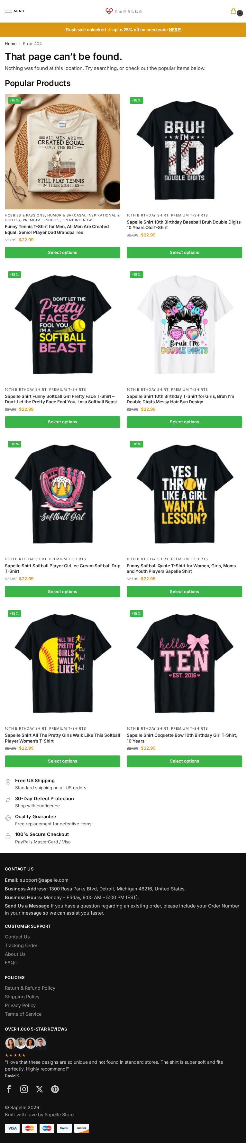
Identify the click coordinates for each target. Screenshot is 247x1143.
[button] (234, 11)
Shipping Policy (22, 997)
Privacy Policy (20, 1005)
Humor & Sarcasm (66, 215)
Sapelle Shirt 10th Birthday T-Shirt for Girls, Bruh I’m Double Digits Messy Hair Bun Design (180, 399)
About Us (15, 954)
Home (10, 43)
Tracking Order (21, 945)
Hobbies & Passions (25, 215)
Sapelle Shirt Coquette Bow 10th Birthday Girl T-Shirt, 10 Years (182, 738)
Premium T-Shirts (41, 220)
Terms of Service (23, 1014)
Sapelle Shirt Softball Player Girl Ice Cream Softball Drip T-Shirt (62, 568)
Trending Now (77, 220)
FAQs (11, 962)
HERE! (175, 29)
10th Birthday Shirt (148, 215)
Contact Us (17, 937)
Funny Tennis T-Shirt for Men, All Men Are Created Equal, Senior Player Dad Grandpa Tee (57, 229)
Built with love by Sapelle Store (39, 1115)
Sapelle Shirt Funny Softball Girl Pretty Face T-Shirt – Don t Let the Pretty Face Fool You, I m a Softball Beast (61, 399)
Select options (62, 252)
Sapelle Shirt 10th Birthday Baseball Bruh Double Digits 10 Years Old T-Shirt (184, 224)
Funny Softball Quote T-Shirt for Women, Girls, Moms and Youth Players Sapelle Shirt (181, 568)
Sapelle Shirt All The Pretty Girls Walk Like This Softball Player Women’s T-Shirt (62, 738)
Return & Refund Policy (30, 988)
